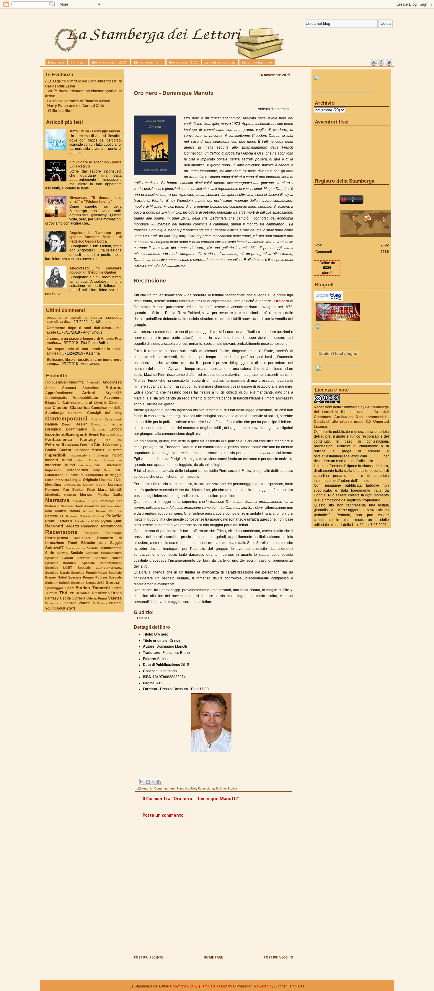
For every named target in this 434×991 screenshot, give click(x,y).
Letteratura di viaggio (104, 475)
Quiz (118, 521)
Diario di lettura (106, 424)
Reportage (113, 533)
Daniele (51, 424)
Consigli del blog (104, 413)
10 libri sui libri (59, 111)
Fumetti (86, 445)
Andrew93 (93, 382)
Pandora (115, 511)
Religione (91, 533)
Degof (66, 424)
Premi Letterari (58, 521)
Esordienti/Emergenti (66, 434)
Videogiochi (53, 603)
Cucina (96, 419)
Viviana (102, 603)
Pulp (95, 521)
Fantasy (88, 439)
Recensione (61, 532)
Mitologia (52, 494)
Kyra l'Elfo (113, 470)
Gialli (99, 444)
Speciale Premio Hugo (89, 572)
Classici (60, 407)
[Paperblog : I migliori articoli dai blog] (328, 300)
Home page (213, 957)
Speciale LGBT (58, 567)
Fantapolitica (111, 435)
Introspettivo (77, 470)
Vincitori (69, 603)
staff (70, 608)
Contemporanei (66, 418)
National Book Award (77, 506)
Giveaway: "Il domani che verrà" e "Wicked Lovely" (95, 200)
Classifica (80, 407)
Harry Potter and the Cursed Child (75, 106)
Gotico (50, 450)
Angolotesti (112, 382)
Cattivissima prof (77, 403)
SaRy (102, 543)
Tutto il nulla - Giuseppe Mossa (94, 131)
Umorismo (101, 593)
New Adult (114, 506)
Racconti (54, 526)
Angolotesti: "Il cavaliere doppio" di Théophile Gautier (95, 270)
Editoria (98, 429)
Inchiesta (101, 455)
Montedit (70, 494)
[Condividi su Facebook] (159, 782)
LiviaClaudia (72, 484)
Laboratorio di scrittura (64, 475)
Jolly (96, 470)
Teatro (117, 588)
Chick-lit (100, 402)
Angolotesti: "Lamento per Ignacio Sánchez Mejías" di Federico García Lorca (95, 237)
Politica (98, 516)
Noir (48, 511)
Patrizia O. (54, 516)
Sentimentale (110, 548)
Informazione (113, 460)
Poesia (85, 516)
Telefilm (51, 593)
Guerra (65, 450)
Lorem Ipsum (94, 484)
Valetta (115, 598)
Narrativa (57, 500)
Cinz (48, 408)
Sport (69, 588)
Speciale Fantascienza (104, 553)
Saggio (116, 543)
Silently (62, 553)
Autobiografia (56, 397)
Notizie (61, 511)
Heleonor (81, 450)
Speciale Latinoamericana (100, 567)
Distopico (53, 429)
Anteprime (90, 387)
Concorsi (75, 413)
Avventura (113, 398)
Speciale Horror (108, 558)
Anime (50, 387)
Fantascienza (58, 439)
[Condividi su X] (153, 782)
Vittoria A (87, 603)
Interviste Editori (91, 465)
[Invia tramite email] (142, 782)
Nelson (100, 506)
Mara (102, 490)
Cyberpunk (113, 419)
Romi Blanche (81, 543)
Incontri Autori (58, 460)
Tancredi (101, 587)
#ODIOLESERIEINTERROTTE (64, 382)
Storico (83, 587)
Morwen (86, 495)
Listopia (105, 480)
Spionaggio (54, 588)
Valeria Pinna (97, 598)
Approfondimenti (59, 393)
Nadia (117, 494)
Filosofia (72, 445)
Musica (103, 494)
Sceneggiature (75, 548)
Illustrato (115, 450)
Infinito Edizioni (88, 460)
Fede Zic (113, 439)
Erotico (116, 429)
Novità (74, 511)
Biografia (53, 403)
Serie (49, 553)
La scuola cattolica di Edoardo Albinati (79, 101)
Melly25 (116, 489)
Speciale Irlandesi (60, 563)
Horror (98, 449)
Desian (81, 424)
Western (115, 603)
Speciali (114, 582)
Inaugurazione (80, 455)
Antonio (113, 387)
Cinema (115, 403)
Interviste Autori (60, 465)
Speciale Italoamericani (102, 563)
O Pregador (242, 986)
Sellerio (221, 788)
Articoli (89, 392)
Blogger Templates (289, 986)
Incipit (117, 455)
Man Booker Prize (79, 489)
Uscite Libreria (72, 598)
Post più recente (148, 957)
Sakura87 (54, 547)
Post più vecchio (278, 957)
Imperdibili (55, 455)
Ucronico (83, 593)
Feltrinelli (54, 444)
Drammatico (76, 429)
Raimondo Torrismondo (101, 526)
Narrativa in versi (85, 501)
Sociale (77, 553)
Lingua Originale (84, 480)
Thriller (66, 592)
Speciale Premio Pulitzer (87, 577)
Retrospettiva (56, 538)
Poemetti (72, 516)
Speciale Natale (57, 572)
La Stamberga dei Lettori (149, 986)
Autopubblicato (85, 398)
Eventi (94, 435)
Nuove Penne (94, 511)
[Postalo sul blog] (148, 782)
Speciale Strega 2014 (87, 582)
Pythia (106, 521)
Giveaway (113, 445)
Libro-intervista (57, 480)
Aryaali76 (113, 393)
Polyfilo (114, 516)
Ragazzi (72, 526)
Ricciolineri (82, 538)
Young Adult (55, 608)
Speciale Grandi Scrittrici (67, 558)
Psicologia (82, 521)
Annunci (69, 388)
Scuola (92, 548)
